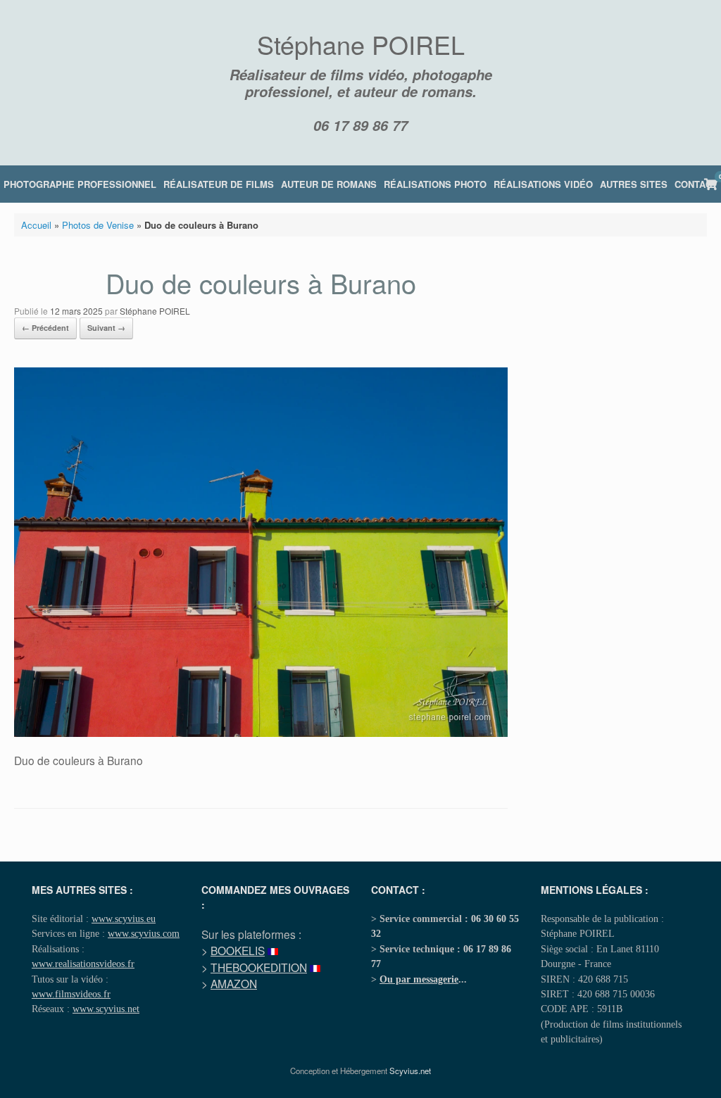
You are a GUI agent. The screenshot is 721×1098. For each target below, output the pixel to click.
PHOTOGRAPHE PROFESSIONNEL (80, 184)
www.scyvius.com (144, 933)
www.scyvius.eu (124, 918)
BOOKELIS (238, 950)
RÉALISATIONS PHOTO (435, 184)
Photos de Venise (98, 225)
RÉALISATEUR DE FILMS (218, 184)
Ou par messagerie (419, 979)
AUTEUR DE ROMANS (329, 184)
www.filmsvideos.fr (71, 993)
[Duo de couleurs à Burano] (261, 733)
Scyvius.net (410, 1070)
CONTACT (696, 184)
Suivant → (106, 327)
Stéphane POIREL (155, 311)
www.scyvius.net (106, 1008)
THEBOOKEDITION (259, 967)
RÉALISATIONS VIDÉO (543, 184)
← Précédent (45, 327)
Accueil (36, 225)
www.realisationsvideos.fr (83, 963)
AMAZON (234, 983)
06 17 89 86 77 (360, 125)
